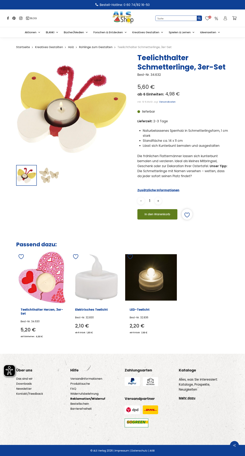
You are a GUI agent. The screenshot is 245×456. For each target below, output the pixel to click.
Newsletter (24, 389)
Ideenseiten (208, 32)
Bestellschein (79, 404)
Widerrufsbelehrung (84, 394)
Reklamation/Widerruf (87, 399)
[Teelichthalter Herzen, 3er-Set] (42, 277)
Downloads (24, 384)
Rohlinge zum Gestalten (95, 47)
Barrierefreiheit (81, 409)
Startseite (23, 47)
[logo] (122, 18)
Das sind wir (24, 379)
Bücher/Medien (74, 32)
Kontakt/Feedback (29, 394)
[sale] (216, 18)
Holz (71, 47)
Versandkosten (167, 101)
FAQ (73, 389)
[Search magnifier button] (199, 18)
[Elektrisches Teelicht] (96, 277)
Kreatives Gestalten (145, 32)
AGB (152, 450)
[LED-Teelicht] (151, 277)
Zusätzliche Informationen (158, 190)
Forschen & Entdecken (108, 32)
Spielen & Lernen (180, 32)
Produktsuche (80, 384)
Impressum (122, 450)
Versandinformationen (86, 379)
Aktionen (30, 32)
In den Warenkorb (157, 214)
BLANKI (50, 32)
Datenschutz (139, 450)
